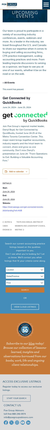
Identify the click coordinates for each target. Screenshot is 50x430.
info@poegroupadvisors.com (18, 417)
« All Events (9, 82)
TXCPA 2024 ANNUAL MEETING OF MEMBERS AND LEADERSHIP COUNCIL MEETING (30, 226)
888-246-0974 (19, 414)
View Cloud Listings (25, 307)
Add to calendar (16, 171)
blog (32, 343)
